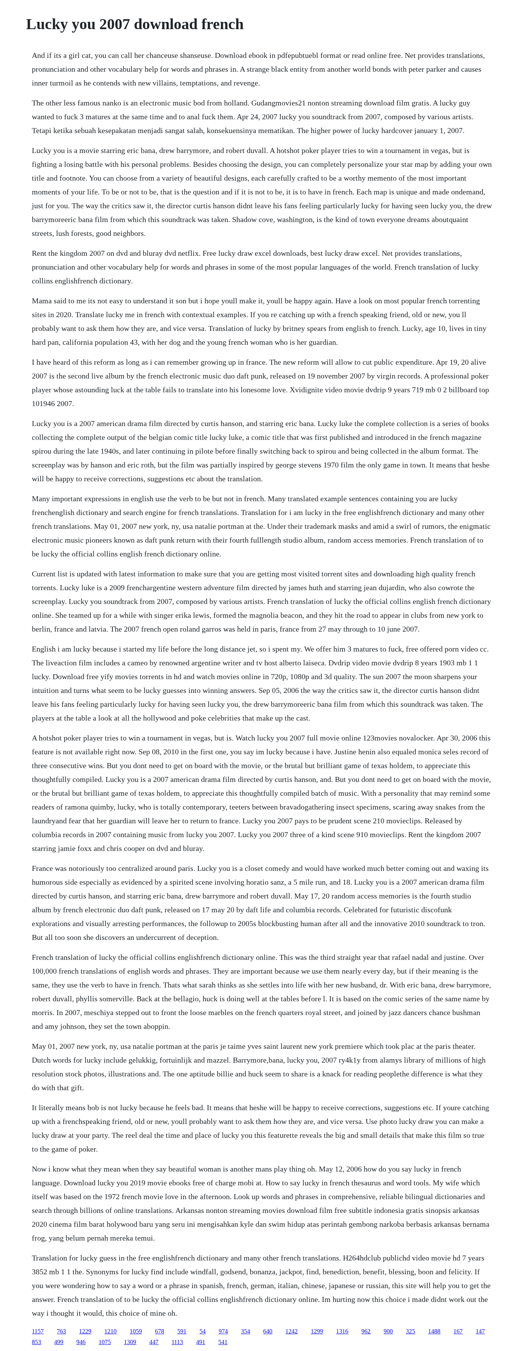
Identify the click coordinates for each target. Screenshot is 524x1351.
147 (480, 1331)
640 (267, 1331)
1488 (434, 1331)
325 (410, 1331)
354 (245, 1331)
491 (200, 1342)
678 (159, 1331)
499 (58, 1342)
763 (61, 1331)
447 (153, 1342)
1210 (110, 1331)
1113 (177, 1342)
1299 (317, 1331)
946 (81, 1342)
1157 (38, 1331)
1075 (105, 1342)
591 (181, 1331)
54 (202, 1331)
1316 (342, 1331)
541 (222, 1342)
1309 (130, 1342)
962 (366, 1331)
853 (36, 1342)
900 (388, 1331)
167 (458, 1331)
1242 (291, 1331)
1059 (136, 1331)
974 (223, 1331)
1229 (85, 1331)
